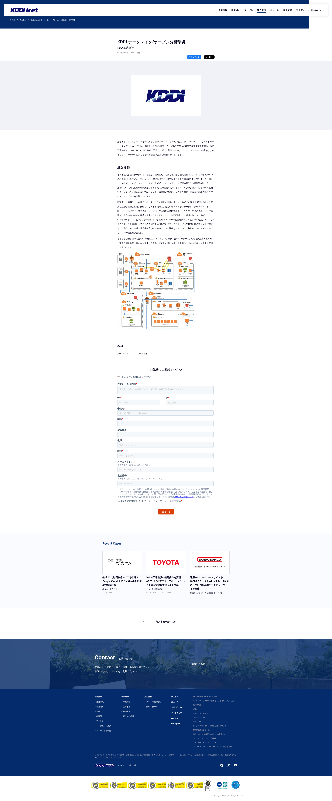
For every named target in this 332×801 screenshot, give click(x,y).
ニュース (274, 10)
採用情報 (287, 10)
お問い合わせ (315, 10)
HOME (12, 20)
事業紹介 (235, 10)
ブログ (299, 10)
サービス (248, 10)
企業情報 (222, 10)
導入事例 (261, 10)
